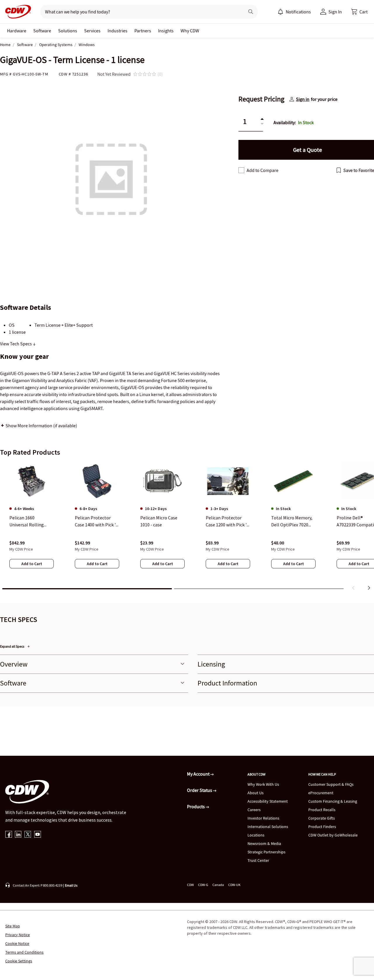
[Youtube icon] (37, 835)
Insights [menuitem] (166, 31)
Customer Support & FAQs (331, 784)
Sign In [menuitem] (335, 12)
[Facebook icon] (8, 835)
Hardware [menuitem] (16, 31)
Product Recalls (321, 809)
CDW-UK (234, 885)
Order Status (200, 790)
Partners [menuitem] (142, 31)
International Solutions (267, 826)
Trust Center (258, 860)
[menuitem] (280, 12)
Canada (218, 885)
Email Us (71, 885)
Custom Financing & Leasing (332, 801)
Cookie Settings (18, 961)
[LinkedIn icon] (18, 835)
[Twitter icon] (28, 835)
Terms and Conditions (24, 952)
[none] (17, 31)
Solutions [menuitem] (67, 31)
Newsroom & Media (264, 843)
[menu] (294, 12)
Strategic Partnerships (266, 852)
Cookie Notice (17, 943)
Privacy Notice (17, 934)
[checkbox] (241, 170)
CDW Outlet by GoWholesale (333, 835)
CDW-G (203, 885)
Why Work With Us (263, 784)
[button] (359, 12)
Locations (255, 835)
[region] (187, 527)
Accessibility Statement (267, 801)
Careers (254, 809)
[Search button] (250, 11)
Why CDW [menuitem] (190, 31)
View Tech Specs (16, 344)
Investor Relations (263, 818)
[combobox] (140, 12)
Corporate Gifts (321, 818)
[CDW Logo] (16, 12)
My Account (198, 774)
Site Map (12, 926)
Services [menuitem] (92, 31)
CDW (190, 885)
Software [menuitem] (42, 31)
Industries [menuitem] (117, 31)
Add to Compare (262, 170)
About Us (255, 792)
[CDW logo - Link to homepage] (16, 12)
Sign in (302, 99)
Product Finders (322, 826)
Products (196, 806)
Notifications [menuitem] (298, 12)
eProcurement (320, 792)
